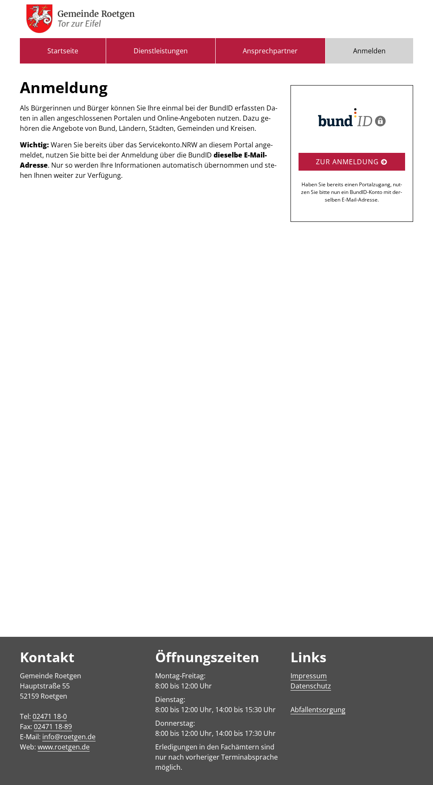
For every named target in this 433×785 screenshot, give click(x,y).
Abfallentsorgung (317, 709)
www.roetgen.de (64, 747)
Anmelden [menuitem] (369, 50)
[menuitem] (63, 51)
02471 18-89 (53, 726)
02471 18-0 (50, 716)
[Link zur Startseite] (80, 19)
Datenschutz (310, 686)
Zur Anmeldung (348, 161)
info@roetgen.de (69, 736)
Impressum (308, 675)
